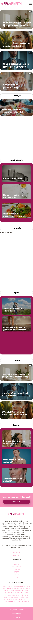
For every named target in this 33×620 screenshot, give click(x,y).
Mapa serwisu (16, 613)
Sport (16, 292)
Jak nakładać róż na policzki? (12, 480)
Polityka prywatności (16, 610)
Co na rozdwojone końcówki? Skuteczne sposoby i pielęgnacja (16, 596)
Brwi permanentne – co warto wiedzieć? (14, 442)
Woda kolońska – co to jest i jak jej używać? (16, 65)
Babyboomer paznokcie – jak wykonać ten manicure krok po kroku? (16, 86)
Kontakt (16, 555)
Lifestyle (17, 96)
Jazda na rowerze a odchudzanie (12, 309)
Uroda (17, 360)
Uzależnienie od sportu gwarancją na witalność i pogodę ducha (15, 328)
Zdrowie (17, 425)
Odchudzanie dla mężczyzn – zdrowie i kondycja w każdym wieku (13, 215)
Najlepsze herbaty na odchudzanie (13, 196)
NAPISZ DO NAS (16, 502)
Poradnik (16, 228)
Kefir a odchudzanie (12, 178)
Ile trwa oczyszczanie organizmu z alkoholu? (12, 110)
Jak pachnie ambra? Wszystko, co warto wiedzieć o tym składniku (16, 600)
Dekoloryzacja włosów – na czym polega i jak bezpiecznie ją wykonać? (16, 587)
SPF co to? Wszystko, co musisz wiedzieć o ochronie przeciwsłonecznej (16, 45)
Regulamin (16, 617)
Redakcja (16, 553)
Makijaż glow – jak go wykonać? (13, 461)
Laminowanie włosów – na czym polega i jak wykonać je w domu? (16, 592)
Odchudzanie (16, 160)
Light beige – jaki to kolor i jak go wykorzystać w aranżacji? (17, 24)
